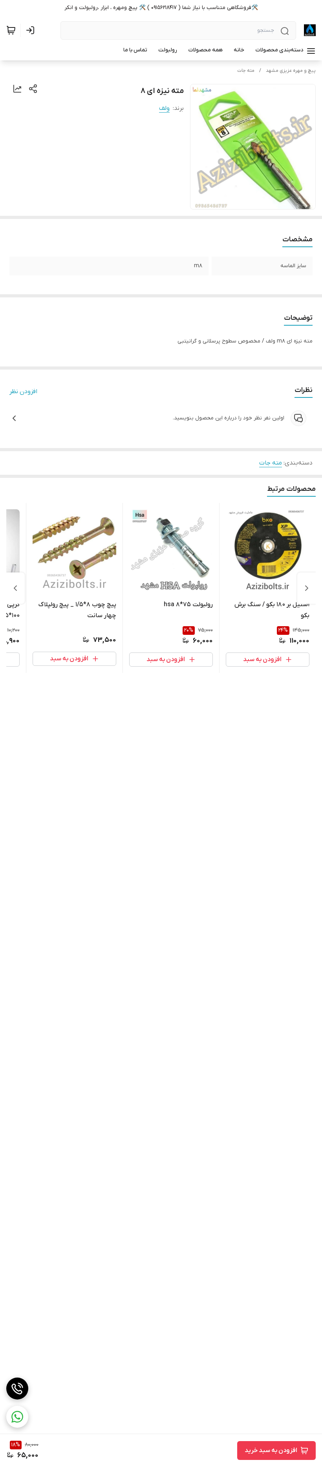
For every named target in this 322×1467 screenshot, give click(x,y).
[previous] (306, 588)
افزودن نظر (23, 391)
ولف (164, 108)
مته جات (245, 70)
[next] (15, 588)
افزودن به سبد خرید (271, 1450)
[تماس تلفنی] (17, 1389)
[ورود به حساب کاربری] (32, 30)
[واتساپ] (17, 1417)
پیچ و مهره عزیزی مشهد (291, 70)
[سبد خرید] (11, 30)
